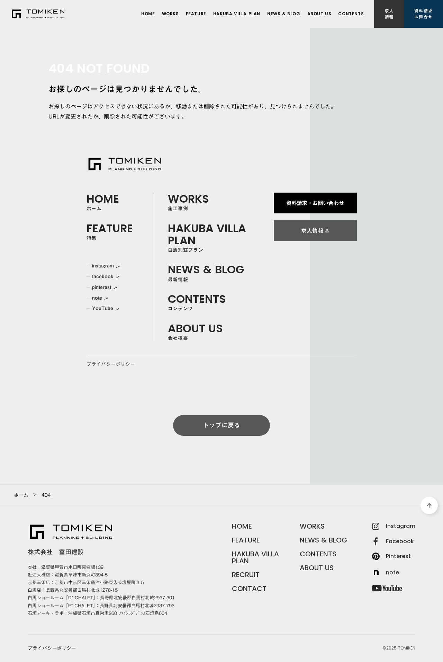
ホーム (21, 495)
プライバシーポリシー (111, 364)
